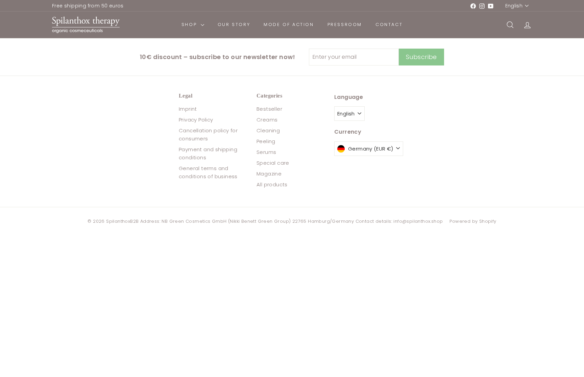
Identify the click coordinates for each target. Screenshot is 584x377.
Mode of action (289, 24)
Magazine (269, 173)
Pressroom (344, 24)
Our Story (234, 24)
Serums (266, 152)
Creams (267, 119)
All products (272, 184)
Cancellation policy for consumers (208, 134)
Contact (389, 24)
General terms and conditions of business (208, 172)
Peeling (266, 141)
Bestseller (269, 108)
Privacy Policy (196, 119)
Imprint (188, 108)
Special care (273, 162)
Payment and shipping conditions (208, 153)
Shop (190, 24)
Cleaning (268, 130)
